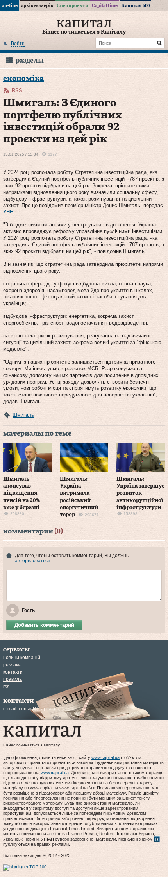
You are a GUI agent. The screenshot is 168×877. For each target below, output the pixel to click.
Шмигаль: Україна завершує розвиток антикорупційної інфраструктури (140, 493)
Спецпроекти (72, 5)
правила (12, 679)
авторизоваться (32, 560)
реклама (12, 664)
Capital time (105, 5)
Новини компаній (21, 657)
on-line (10, 5)
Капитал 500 (135, 5)
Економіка (23, 78)
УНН (8, 212)
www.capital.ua (105, 757)
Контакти (13, 672)
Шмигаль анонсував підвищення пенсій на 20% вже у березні (21, 493)
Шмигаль (23, 415)
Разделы (30, 60)
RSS (17, 90)
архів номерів (37, 5)
